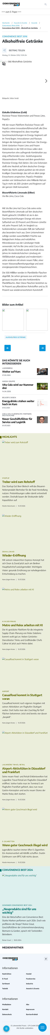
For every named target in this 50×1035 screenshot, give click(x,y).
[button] (13, 50)
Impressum (30, 1009)
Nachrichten (6, 974)
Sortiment (6, 983)
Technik (5, 988)
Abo (27, 1004)
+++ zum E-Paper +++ (11, 11)
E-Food (5, 978)
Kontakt (5, 1009)
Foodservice (30, 978)
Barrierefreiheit (32, 1014)
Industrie (29, 983)
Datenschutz (7, 1014)
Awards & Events (32, 988)
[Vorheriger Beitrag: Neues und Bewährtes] (7, 348)
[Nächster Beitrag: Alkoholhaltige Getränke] (42, 348)
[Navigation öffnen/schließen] (42, 1027)
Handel (28, 974)
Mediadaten (6, 1004)
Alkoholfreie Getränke (16, 337)
